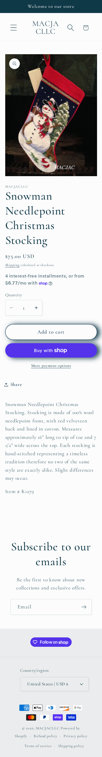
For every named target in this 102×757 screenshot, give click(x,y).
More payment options (51, 365)
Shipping (12, 265)
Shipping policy (71, 746)
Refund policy (45, 736)
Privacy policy (75, 736)
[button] (13, 27)
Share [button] (16, 384)
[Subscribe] (83, 607)
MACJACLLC (48, 728)
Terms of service (38, 746)
